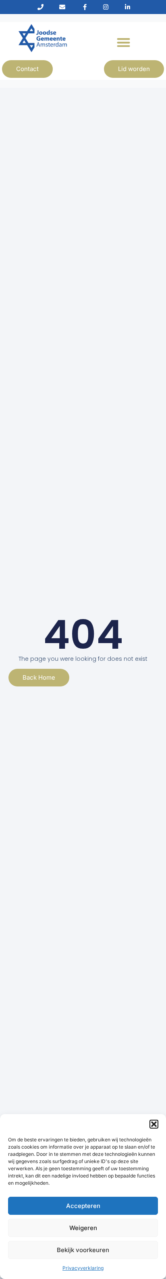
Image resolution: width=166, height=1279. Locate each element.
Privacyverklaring (83, 1268)
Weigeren (83, 1228)
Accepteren (83, 1206)
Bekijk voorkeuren (83, 1250)
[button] (154, 1124)
